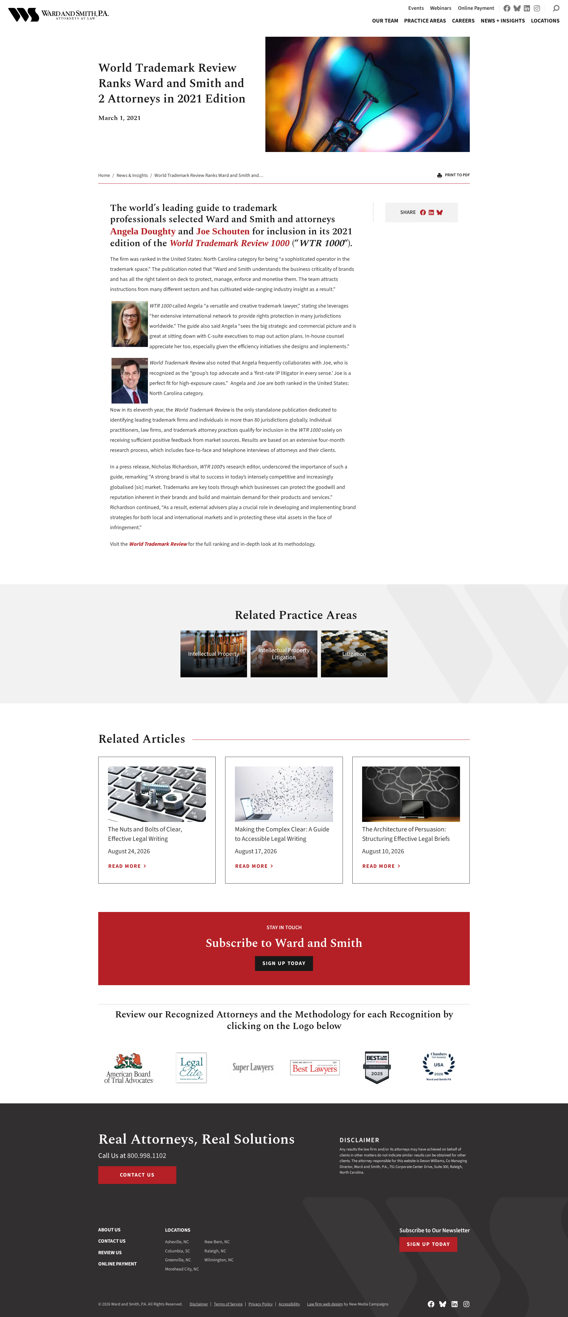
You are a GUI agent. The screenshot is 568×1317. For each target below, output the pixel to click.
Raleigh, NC (215, 1251)
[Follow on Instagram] (536, 8)
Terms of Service (228, 1304)
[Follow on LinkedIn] (526, 8)
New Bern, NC (217, 1242)
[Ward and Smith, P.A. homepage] (58, 15)
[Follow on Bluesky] (517, 8)
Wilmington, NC (219, 1260)
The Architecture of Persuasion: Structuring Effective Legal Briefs (406, 834)
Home (104, 175)
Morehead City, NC (182, 1269)
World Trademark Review (158, 544)
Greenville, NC (178, 1260)
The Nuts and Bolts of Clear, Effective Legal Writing (145, 834)
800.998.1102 (146, 1155)
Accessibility (289, 1304)
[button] (556, 8)
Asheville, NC (177, 1242)
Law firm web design (325, 1304)
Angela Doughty (143, 231)
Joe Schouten (223, 231)
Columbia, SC (177, 1251)
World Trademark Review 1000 (230, 243)
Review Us (110, 1252)
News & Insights (132, 175)
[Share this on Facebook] (423, 212)
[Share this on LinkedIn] (431, 212)
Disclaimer (199, 1304)
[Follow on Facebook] (507, 8)
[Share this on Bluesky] (440, 212)
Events (416, 8)
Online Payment (476, 8)
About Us (109, 1229)
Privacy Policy (260, 1304)
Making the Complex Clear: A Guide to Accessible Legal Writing (282, 834)
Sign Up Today (284, 963)
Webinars (440, 8)
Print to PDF (457, 175)
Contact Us (137, 1175)
